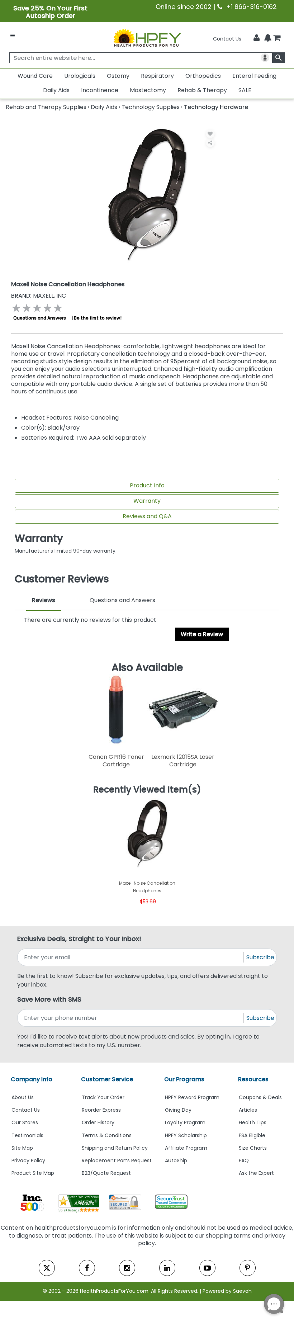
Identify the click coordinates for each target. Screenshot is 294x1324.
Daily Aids (56, 90)
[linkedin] (167, 1268)
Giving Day (178, 1109)
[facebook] (87, 1268)
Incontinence (99, 90)
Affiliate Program (186, 1148)
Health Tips (252, 1122)
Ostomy (118, 76)
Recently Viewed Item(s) (147, 789)
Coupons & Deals (260, 1097)
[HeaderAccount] (256, 38)
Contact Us (227, 38)
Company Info (31, 1079)
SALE (244, 90)
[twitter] (47, 1268)
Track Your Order (103, 1097)
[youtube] (207, 1268)
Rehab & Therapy (202, 90)
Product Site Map (32, 1173)
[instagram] (127, 1268)
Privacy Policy (28, 1160)
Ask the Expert (256, 1173)
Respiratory (157, 76)
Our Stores (24, 1122)
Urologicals (79, 76)
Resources (253, 1079)
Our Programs (184, 1079)
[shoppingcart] (276, 38)
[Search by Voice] (265, 57)
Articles (248, 1109)
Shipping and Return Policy (115, 1148)
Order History (98, 1122)
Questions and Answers (39, 318)
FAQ (244, 1160)
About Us (22, 1097)
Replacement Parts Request (117, 1160)
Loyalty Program (185, 1122)
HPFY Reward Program (192, 1097)
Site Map (22, 1148)
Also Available (147, 667)
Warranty (147, 501)
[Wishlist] (210, 133)
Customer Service (107, 1079)
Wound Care (35, 76)
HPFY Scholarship (186, 1135)
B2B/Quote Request (106, 1173)
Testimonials (27, 1135)
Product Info (147, 485)
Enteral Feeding (254, 76)
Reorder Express (101, 1109)
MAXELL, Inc (38, 296)
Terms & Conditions (107, 1135)
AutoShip (176, 1160)
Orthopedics (203, 76)
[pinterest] (248, 1268)
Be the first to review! (98, 318)
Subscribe (260, 957)
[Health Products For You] (147, 37)
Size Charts (253, 1148)
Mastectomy (148, 90)
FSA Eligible (252, 1135)
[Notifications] (268, 38)
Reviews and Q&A (147, 516)
